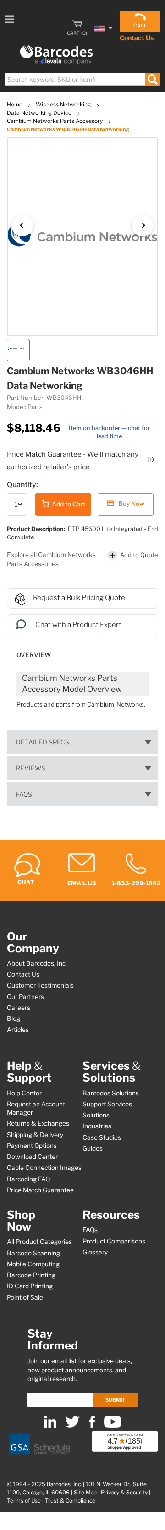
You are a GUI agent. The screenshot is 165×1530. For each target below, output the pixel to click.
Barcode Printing (31, 1275)
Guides (92, 1148)
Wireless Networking (64, 104)
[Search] (152, 79)
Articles (18, 1029)
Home (15, 104)
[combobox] (82, 79)
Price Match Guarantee (40, 1190)
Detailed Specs (42, 742)
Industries (96, 1126)
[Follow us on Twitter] (73, 1425)
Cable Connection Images (44, 1167)
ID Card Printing (30, 1286)
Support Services (107, 1104)
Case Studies (101, 1137)
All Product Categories (39, 1241)
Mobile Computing (33, 1264)
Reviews (30, 768)
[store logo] (56, 55)
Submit (115, 1400)
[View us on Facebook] (92, 1425)
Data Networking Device (40, 112)
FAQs (24, 794)
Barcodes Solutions (110, 1093)
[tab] (82, 650)
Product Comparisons (113, 1241)
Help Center (24, 1093)
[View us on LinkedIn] (50, 1425)
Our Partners (25, 996)
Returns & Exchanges (38, 1123)
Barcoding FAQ (28, 1179)
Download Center (32, 1156)
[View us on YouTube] (112, 1425)
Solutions (96, 1115)
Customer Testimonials (40, 985)
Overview (33, 655)
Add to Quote (139, 554)
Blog (13, 1018)
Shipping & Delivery (35, 1134)
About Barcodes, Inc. (37, 963)
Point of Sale (25, 1297)
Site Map (85, 1492)
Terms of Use (24, 1501)
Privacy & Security (124, 1492)
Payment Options (32, 1145)
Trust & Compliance (70, 1501)
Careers (18, 1007)
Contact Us (137, 38)
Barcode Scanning (33, 1253)
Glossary (95, 1252)
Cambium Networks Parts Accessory (55, 120)
